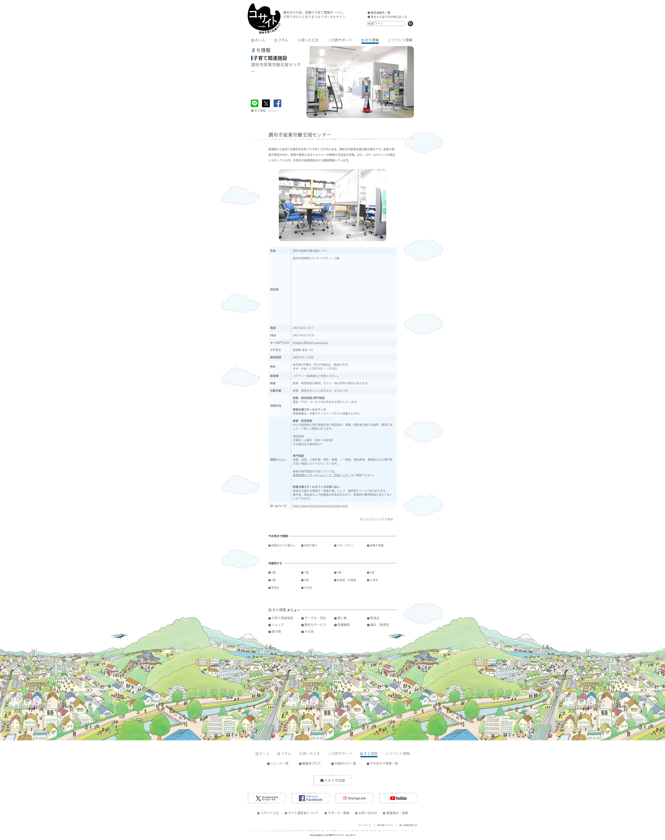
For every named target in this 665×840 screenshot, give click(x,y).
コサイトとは (269, 813)
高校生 (275, 587)
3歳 (372, 572)
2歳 (339, 572)
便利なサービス (315, 624)
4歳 (273, 580)
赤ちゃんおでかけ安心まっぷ (389, 16)
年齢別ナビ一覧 (345, 763)
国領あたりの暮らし (283, 545)
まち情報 (372, 40)
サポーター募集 (338, 813)
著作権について (385, 825)
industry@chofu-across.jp (310, 342)
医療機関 (343, 624)
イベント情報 (402, 40)
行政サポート (341, 40)
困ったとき (309, 40)
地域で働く (311, 545)
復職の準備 (377, 545)
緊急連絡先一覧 (380, 12)
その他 (309, 631)
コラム (283, 40)
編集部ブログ (311, 763)
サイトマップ (364, 825)
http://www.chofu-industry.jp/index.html (320, 505)
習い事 (342, 618)
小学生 (374, 580)
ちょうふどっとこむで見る (376, 519)
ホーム (260, 40)
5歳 (306, 580)
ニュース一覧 (279, 763)
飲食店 (375, 618)
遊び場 (276, 631)
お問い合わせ (367, 813)
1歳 (306, 572)
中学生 (308, 587)
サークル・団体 (315, 618)
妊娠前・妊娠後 (346, 580)
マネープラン (345, 545)
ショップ (278, 624)
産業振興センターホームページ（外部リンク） (322, 475)
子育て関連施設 (282, 618)
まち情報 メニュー (266, 110)
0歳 (273, 572)
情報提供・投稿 (397, 813)
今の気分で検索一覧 (384, 763)
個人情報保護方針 (408, 825)
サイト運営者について (303, 813)
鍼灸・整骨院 (379, 624)
